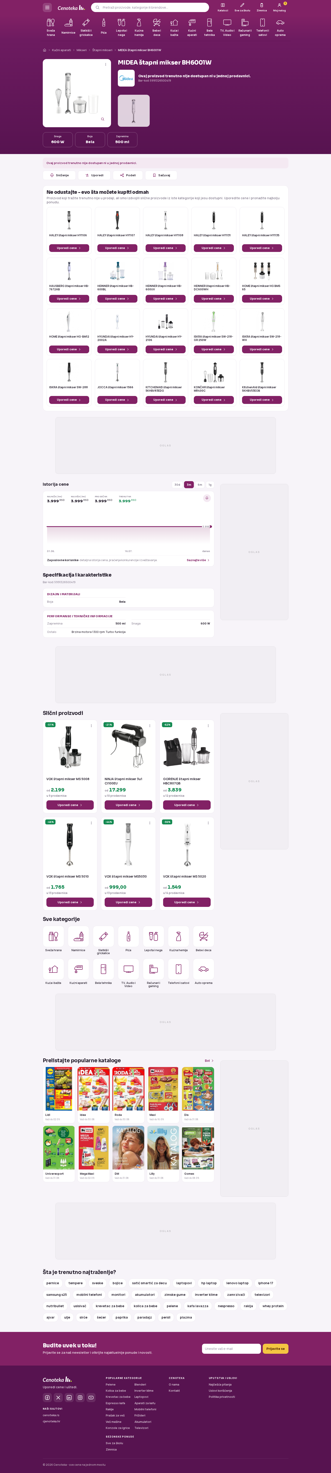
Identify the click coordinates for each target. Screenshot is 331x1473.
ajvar (50, 1317)
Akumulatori (142, 1422)
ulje (67, 1317)
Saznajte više (196, 560)
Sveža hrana (53, 950)
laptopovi (184, 1283)
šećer (101, 1317)
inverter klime (206, 1294)
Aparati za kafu (144, 1403)
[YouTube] (91, 1397)
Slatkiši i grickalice (103, 951)
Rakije (110, 1409)
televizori (262, 1294)
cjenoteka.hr (51, 1421)
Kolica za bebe (116, 1391)
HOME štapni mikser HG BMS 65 (261, 287)
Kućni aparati (61, 50)
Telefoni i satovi (178, 983)
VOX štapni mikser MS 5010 (67, 876)
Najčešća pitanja (220, 1384)
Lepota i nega (153, 950)
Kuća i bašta (53, 983)
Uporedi (97, 175)
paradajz (144, 1317)
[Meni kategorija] (47, 7)
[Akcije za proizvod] (106, 64)
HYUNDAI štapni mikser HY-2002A (115, 338)
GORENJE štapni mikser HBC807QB (182, 781)
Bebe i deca (203, 950)
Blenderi (140, 1384)
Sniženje (62, 175)
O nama (174, 1384)
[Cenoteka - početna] (71, 7)
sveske (97, 1283)
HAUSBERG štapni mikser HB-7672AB (69, 287)
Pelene (111, 1384)
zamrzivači (236, 1294)
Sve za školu (114, 1443)
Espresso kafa (115, 1403)
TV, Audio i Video (128, 984)
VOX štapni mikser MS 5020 (184, 876)
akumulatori (145, 1294)
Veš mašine (113, 1422)
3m (189, 485)
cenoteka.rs (51, 1415)
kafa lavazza (197, 1306)
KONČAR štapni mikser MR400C (209, 389)
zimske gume (174, 1294)
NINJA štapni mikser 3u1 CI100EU (123, 781)
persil (166, 1317)
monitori (118, 1294)
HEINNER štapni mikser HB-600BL (115, 287)
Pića (128, 950)
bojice (118, 1283)
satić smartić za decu (149, 1283)
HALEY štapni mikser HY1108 (164, 235)
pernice (52, 1283)
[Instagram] (80, 1397)
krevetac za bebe (110, 1306)
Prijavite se (275, 1348)
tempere (75, 1283)
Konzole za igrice (118, 1428)
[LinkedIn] (69, 1397)
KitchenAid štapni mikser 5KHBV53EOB (259, 389)
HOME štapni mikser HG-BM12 (69, 336)
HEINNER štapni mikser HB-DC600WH (212, 287)
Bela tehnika (103, 983)
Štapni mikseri (102, 50)
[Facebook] (47, 1397)
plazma (186, 1317)
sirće (83, 1317)
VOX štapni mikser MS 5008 (67, 779)
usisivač (79, 1306)
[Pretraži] (97, 7)
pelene (172, 1306)
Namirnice (78, 950)
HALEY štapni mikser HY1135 (260, 235)
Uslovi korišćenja (220, 1391)
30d (177, 485)
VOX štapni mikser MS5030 (126, 876)
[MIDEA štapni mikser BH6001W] (77, 93)
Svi (207, 1060)
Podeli (131, 175)
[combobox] (154, 7)
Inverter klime (144, 1391)
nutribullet (55, 1306)
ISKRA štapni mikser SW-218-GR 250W (213, 338)
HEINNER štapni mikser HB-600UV (164, 287)
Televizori (141, 1428)
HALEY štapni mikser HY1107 (116, 235)
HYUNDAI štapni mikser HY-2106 (164, 338)
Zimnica (111, 1449)
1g (210, 485)
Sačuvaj (164, 175)
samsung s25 (56, 1294)
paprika (122, 1317)
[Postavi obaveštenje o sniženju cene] (207, 498)
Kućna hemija (178, 950)
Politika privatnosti (222, 1397)
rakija (248, 1306)
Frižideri (139, 1415)
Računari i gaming (153, 984)
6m (200, 485)
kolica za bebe (145, 1306)
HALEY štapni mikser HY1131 (212, 235)
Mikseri (82, 50)
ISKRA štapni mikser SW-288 (68, 387)
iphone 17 (265, 1283)
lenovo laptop (237, 1283)
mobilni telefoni (89, 1294)
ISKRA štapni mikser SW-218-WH (261, 338)
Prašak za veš (115, 1415)
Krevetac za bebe (118, 1397)
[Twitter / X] (58, 1397)
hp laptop (209, 1283)
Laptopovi (141, 1397)
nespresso (226, 1306)
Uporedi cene (67, 248)
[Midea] (126, 78)
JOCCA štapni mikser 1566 (115, 387)
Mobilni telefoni (145, 1409)
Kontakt (174, 1391)
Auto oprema (203, 983)
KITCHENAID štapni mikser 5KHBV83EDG (164, 389)
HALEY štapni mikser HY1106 (68, 235)
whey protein (273, 1306)
